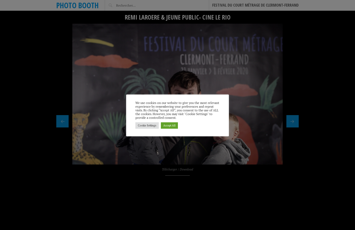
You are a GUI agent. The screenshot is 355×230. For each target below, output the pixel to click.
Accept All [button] (169, 125)
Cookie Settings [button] (147, 125)
